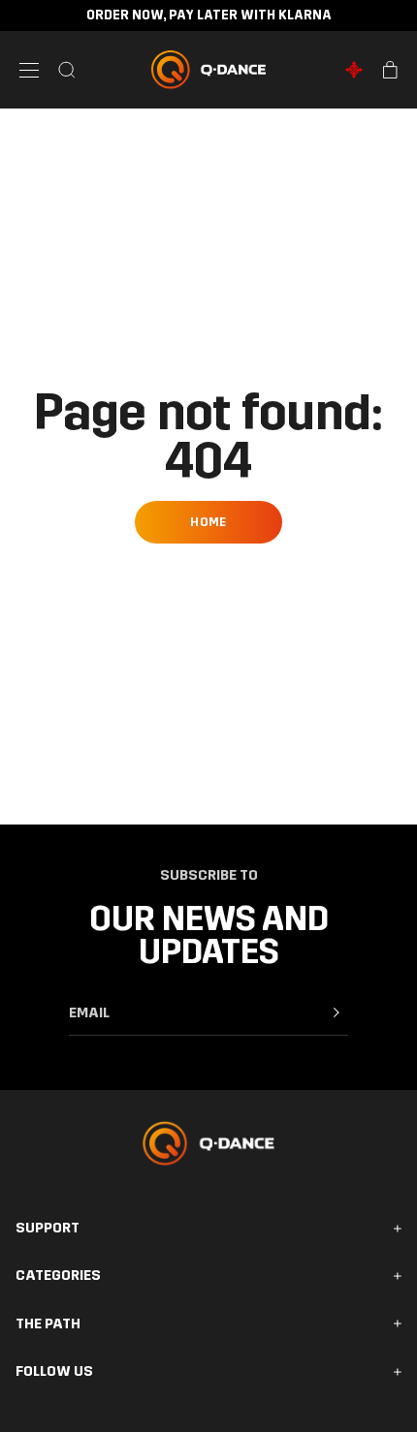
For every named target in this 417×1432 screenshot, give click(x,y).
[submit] (336, 1012)
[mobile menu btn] (29, 70)
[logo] (208, 69)
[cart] (390, 69)
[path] (354, 69)
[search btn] (67, 69)
